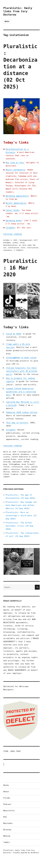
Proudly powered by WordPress (26, 852)
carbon (15, 242)
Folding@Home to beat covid (21, 358)
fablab (26, 462)
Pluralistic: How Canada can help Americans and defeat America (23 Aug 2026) (21, 505)
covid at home (24, 459)
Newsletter (9, 811)
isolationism (13, 247)
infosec (6, 467)
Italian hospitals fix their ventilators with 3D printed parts (21, 371)
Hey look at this (15, 163)
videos (22, 474)
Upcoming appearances (17, 196)
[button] (21, 561)
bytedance (25, 454)
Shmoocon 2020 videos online (21, 412)
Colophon (10, 228)
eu (20, 245)
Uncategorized (26, 240)
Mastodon (7, 823)
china (22, 242)
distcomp (7, 462)
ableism (15, 454)
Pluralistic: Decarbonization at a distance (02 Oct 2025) (20, 66)
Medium (6, 836)
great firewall (28, 464)
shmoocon (15, 472)
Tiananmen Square (28, 472)
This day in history (17, 423)
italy (26, 467)
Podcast (7, 804)
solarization (32, 247)
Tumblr (6, 842)
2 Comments (18, 250)
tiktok (6, 474)
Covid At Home (13, 334)
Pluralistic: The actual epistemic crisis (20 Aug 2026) (19, 526)
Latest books (12, 210)
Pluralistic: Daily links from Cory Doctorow (17, 11)
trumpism (14, 474)
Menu (7, 21)
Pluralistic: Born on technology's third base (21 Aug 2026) (21, 515)
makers (6, 469)
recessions (15, 469)
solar (23, 247)
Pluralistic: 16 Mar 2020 (20, 268)
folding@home (14, 464)
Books (6, 785)
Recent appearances (16, 203)
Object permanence (15, 170)
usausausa (7, 250)
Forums (6, 798)
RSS (5, 817)
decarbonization (10, 245)
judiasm (34, 467)
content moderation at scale (24, 457)
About (6, 791)
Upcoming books (14, 220)
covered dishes (9, 459)
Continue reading (12, 234)
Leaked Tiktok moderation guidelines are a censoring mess (21, 391)
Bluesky (7, 830)
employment (17, 462)
